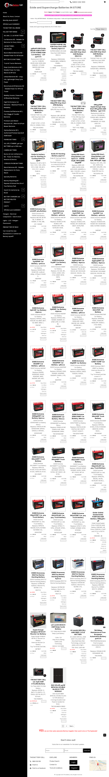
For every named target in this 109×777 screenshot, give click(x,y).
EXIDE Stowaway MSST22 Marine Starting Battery (38, 575)
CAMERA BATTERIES (10, 150)
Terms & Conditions (56, 768)
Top (104, 735)
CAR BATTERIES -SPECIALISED (9, 47)
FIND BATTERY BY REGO (10, 227)
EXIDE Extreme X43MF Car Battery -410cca (58, 262)
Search (62, 1)
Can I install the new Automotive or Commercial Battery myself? (12, 233)
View (104, 134)
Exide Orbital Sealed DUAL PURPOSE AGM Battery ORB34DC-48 (98, 517)
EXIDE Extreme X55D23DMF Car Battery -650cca (98, 261)
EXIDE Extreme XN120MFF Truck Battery (38, 459)
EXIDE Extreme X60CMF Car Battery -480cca (78, 311)
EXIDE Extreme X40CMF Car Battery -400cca (58, 213)
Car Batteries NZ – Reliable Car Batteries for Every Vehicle (14, 41)
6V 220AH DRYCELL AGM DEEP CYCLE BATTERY (78, 632)
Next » (72, 726)
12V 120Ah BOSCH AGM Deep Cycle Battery (58, 627)
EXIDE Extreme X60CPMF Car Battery (98, 310)
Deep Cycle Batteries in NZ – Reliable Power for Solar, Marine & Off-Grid (13, 70)
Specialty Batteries (10, 177)
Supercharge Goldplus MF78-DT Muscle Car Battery (38, 632)
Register (74, 768)
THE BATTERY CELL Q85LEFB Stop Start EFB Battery (58, 103)
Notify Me (43, 79)
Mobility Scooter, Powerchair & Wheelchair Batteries (13, 96)
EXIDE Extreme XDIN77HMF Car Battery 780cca (78, 416)
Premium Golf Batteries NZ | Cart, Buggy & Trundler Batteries (13, 114)
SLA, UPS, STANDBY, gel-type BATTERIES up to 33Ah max (13, 145)
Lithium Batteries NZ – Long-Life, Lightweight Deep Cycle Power (13, 79)
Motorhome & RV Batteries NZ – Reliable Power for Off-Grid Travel (14, 88)
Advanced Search (60, 22)
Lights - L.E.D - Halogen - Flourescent (11, 222)
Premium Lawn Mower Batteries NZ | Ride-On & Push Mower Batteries (14, 123)
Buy (84, 73)
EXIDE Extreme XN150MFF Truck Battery (58, 459)
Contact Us (53, 764)
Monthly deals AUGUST (10, 20)
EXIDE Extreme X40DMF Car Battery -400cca (98, 213)
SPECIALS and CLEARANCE (11, 24)
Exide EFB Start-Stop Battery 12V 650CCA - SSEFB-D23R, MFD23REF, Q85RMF (78, 159)
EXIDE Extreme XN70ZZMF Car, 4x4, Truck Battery (78, 515)
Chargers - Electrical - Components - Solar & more (12, 215)
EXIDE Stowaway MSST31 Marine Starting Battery (98, 576)
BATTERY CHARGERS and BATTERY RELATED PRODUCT (12, 199)
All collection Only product (53, 18)
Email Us (35, 765)
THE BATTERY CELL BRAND (11, 28)
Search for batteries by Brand (11, 191)
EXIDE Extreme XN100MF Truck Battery (98, 416)
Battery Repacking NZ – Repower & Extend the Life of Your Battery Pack (14, 183)
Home (5, 13)
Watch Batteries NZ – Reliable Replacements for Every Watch (14, 170)
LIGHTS (6, 206)
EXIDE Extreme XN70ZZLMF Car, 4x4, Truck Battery (58, 515)
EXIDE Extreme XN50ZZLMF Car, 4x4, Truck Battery (98, 466)
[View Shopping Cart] (104, 2)
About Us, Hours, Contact (11, 16)
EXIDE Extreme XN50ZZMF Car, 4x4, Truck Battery (38, 515)
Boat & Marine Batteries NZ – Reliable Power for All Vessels (13, 54)
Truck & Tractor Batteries (12, 63)
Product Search (54, 761)
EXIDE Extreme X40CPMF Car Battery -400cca (78, 213)
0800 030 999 (78, 2)
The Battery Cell (68, 774)
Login (73, 762)
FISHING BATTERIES (10, 139)
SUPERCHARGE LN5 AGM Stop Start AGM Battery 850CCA (58, 46)
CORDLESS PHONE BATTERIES (13, 163)
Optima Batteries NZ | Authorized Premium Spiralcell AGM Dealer (14, 133)
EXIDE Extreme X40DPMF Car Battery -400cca (38, 261)
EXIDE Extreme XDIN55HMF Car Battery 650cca (38, 416)
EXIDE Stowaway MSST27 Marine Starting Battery (78, 574)
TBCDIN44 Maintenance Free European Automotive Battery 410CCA (98, 634)
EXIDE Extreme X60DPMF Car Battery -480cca (58, 363)
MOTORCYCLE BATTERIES (12, 59)
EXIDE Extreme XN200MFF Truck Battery (78, 460)
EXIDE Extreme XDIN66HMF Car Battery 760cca (58, 417)
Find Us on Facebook (39, 768)
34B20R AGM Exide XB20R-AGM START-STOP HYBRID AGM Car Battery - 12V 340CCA (38, 52)
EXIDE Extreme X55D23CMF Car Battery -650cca (78, 260)
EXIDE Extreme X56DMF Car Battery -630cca (58, 309)
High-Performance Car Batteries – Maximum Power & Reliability (14, 104)
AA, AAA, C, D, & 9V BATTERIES (13, 35)
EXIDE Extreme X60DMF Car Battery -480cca (38, 364)
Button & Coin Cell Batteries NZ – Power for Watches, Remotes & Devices (13, 156)
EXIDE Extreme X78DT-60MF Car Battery (98, 362)
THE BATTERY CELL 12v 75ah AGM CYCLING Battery (38, 682)
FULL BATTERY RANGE (10, 32)
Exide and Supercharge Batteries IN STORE (73, 18)
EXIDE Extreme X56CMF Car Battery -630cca (38, 310)
